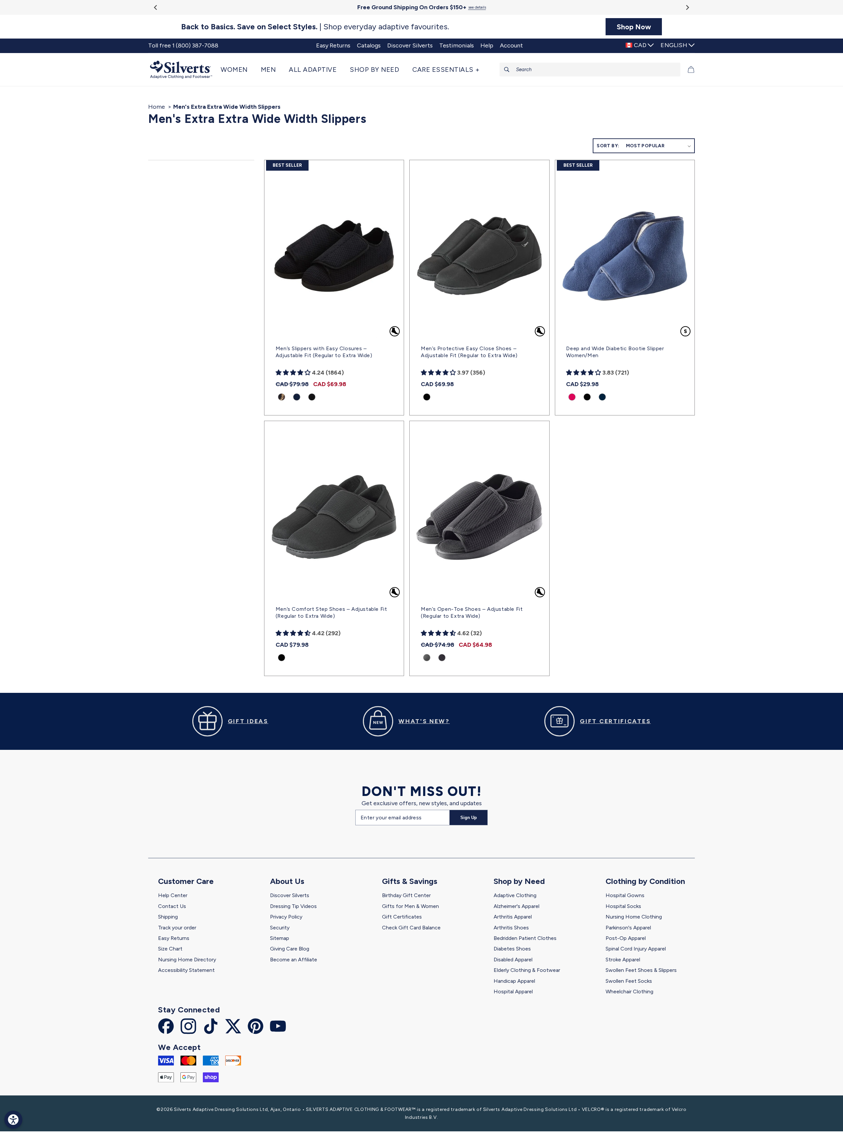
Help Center (172, 895)
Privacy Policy (286, 917)
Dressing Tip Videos (293, 906)
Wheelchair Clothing (629, 991)
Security (279, 927)
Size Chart (170, 949)
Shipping (168, 917)
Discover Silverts (289, 895)
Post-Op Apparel (626, 938)
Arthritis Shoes (511, 927)
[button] (237, 69)
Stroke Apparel (623, 959)
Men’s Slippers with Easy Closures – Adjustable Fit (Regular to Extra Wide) (324, 351)
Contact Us (172, 906)
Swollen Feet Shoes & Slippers (641, 970)
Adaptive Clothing (515, 895)
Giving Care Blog (289, 949)
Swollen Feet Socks (629, 981)
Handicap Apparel (514, 981)
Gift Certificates (402, 917)
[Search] (507, 69)
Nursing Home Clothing (634, 917)
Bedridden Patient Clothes (525, 938)
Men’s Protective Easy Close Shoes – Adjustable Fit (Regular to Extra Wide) (469, 351)
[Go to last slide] (155, 7)
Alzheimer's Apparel (516, 906)
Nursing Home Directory (187, 959)
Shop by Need (519, 881)
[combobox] (590, 69)
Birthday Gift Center (406, 895)
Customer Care (186, 881)
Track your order (177, 927)
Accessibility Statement (186, 970)
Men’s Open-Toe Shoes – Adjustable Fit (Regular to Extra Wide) (472, 612)
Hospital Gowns (625, 895)
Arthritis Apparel (513, 917)
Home (156, 106)
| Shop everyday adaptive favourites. (315, 26)
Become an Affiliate (293, 959)
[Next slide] (687, 7)
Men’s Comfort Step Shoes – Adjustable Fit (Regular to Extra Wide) (331, 612)
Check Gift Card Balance (411, 927)
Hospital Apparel (513, 991)
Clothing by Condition (645, 881)
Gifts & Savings (409, 881)
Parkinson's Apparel (628, 927)
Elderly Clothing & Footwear (527, 970)
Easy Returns (173, 938)
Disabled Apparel (513, 959)
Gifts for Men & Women (410, 906)
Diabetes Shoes (512, 949)
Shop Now (634, 26)
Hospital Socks (623, 906)
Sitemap (279, 938)
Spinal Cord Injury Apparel (636, 949)
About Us (287, 881)
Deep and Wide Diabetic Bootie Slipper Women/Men (615, 351)
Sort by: (608, 146)
